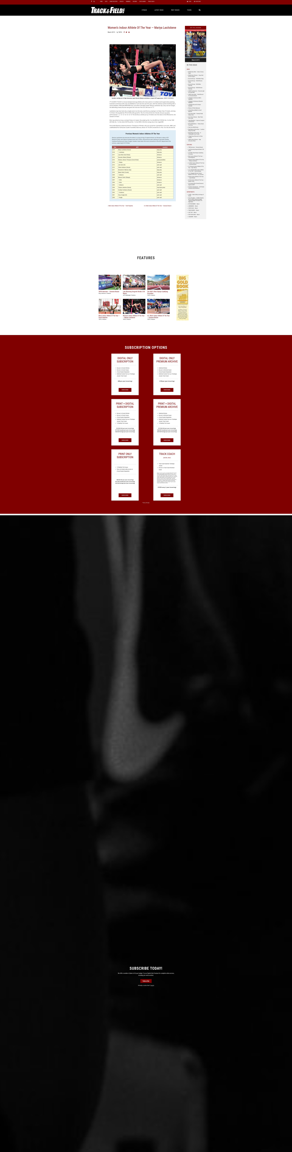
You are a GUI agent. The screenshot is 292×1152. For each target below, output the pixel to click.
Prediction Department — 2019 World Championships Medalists (196, 187)
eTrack (144, 10)
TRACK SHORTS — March (193, 210)
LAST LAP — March (192, 212)
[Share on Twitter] (126, 32)
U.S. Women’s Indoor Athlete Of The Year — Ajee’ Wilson (196, 167)
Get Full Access (195, 27)
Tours (189, 10)
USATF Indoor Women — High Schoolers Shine (194, 140)
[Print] (129, 32)
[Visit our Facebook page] (91, 1)
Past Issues (175, 10)
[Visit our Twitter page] (94, 1)
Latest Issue (158, 10)
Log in (152, 985)
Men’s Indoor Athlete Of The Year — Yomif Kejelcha (121, 206)
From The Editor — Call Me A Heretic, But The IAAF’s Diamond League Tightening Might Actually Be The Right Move (196, 199)
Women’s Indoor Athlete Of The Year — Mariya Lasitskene (196, 160)
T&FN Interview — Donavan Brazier (195, 147)
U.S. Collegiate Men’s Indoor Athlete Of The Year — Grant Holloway (196, 170)
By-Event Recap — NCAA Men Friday (196, 78)
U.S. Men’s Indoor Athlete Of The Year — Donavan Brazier (157, 206)
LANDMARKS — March (193, 206)
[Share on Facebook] (124, 32)
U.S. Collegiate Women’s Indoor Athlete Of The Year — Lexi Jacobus (196, 174)
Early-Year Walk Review (193, 127)
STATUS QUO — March (193, 208)
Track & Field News (108, 10)
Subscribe (125, 390)
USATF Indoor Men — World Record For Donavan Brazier (195, 95)
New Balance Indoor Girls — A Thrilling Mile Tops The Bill (194, 133)
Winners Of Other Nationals (194, 108)
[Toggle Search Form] (200, 10)
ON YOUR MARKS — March (193, 204)
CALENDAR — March (192, 216)
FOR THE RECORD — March (194, 214)
